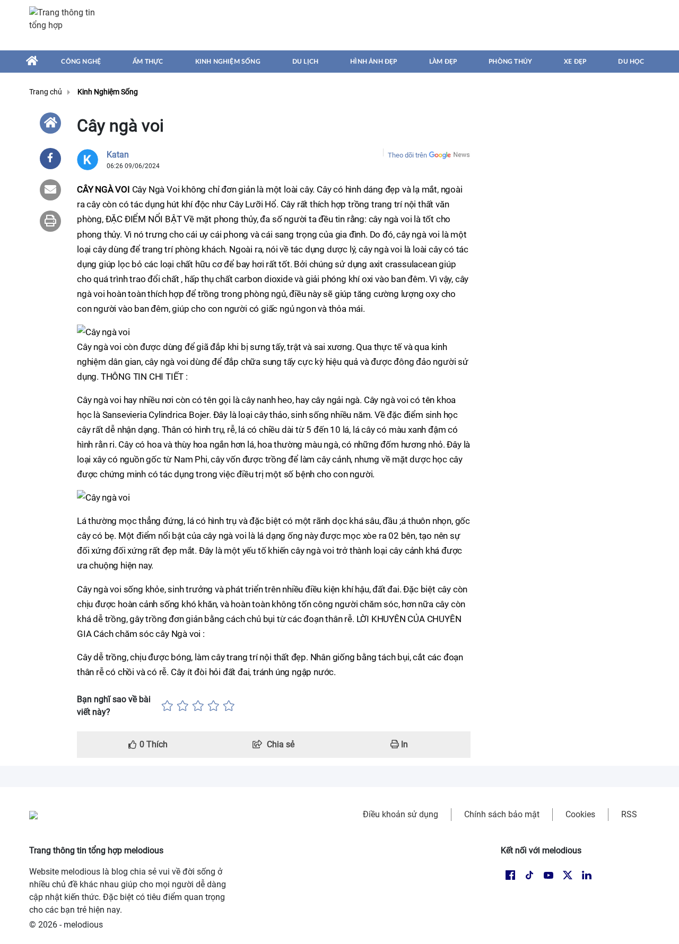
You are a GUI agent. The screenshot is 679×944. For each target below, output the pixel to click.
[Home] (50, 123)
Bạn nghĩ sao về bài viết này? (114, 705)
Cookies (580, 814)
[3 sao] (198, 706)
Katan (118, 155)
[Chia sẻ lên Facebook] (50, 158)
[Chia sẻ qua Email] (50, 189)
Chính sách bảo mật (501, 814)
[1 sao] (167, 706)
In (403, 744)
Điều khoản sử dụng (400, 814)
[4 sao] (213, 706)
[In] (50, 221)
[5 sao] (229, 706)
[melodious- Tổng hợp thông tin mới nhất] (67, 25)
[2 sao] (183, 706)
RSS (629, 814)
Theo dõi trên (407, 155)
